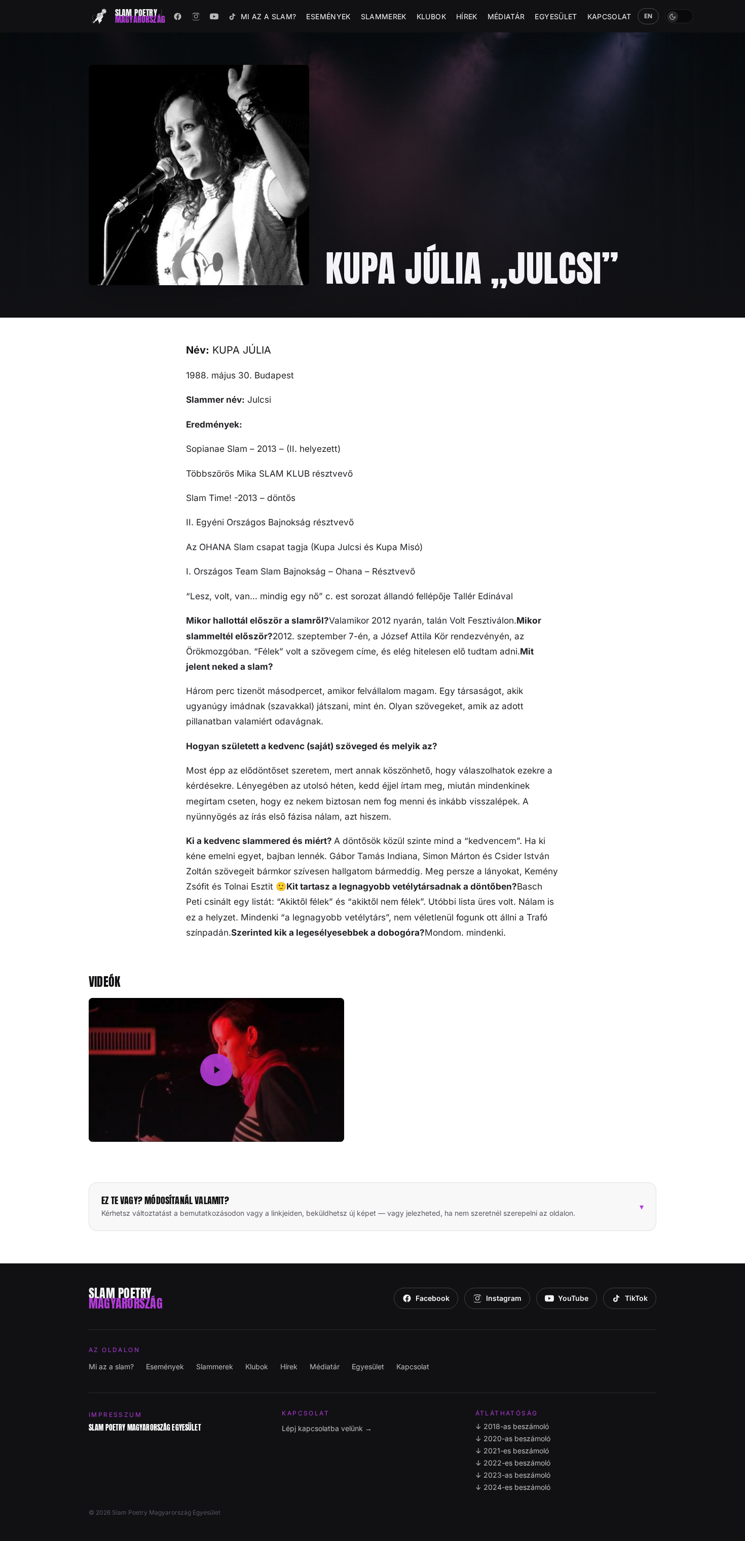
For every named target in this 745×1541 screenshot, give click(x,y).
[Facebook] (178, 16)
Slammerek (383, 16)
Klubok (431, 16)
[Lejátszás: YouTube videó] (216, 1070)
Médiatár (506, 16)
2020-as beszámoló (512, 1438)
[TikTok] (233, 16)
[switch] (679, 16)
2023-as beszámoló (512, 1475)
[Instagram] (196, 16)
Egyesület (556, 16)
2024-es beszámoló (512, 1487)
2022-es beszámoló (512, 1462)
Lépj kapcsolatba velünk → (327, 1428)
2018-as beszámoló (512, 1426)
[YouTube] (214, 16)
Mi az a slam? (268, 16)
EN (648, 16)
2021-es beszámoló (512, 1450)
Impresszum (115, 1414)
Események (328, 16)
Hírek (466, 16)
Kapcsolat (609, 16)
